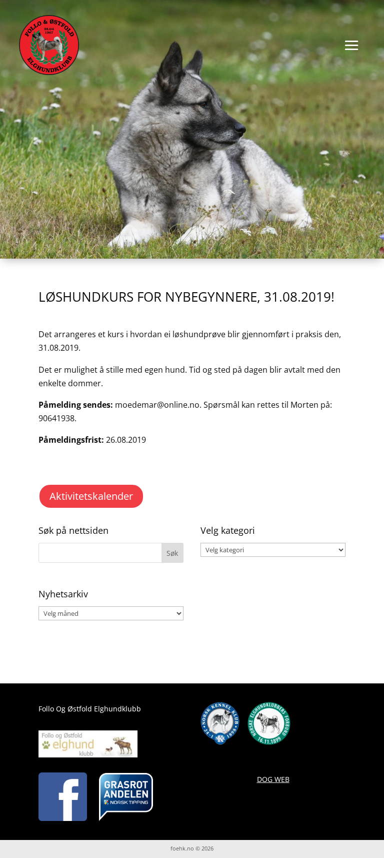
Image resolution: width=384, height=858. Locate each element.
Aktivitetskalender (91, 496)
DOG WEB (273, 779)
